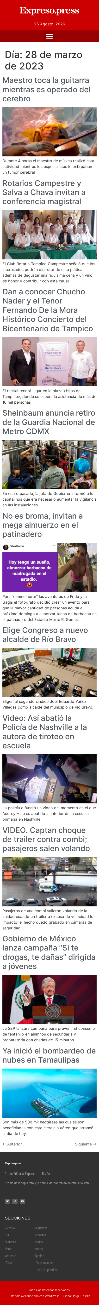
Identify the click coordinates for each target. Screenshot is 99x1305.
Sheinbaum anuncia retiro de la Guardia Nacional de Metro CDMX (48, 422)
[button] (49, 36)
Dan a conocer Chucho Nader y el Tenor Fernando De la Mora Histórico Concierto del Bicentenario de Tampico (47, 310)
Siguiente (86, 1144)
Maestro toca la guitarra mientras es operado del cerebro (46, 89)
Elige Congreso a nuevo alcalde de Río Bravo (45, 634)
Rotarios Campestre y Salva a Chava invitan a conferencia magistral (44, 192)
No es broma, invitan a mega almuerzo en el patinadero (42, 525)
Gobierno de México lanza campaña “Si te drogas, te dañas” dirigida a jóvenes (49, 952)
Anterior (12, 1144)
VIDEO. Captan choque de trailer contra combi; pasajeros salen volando (46, 839)
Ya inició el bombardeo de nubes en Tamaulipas (49, 1055)
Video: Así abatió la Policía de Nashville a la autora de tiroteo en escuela (44, 731)
